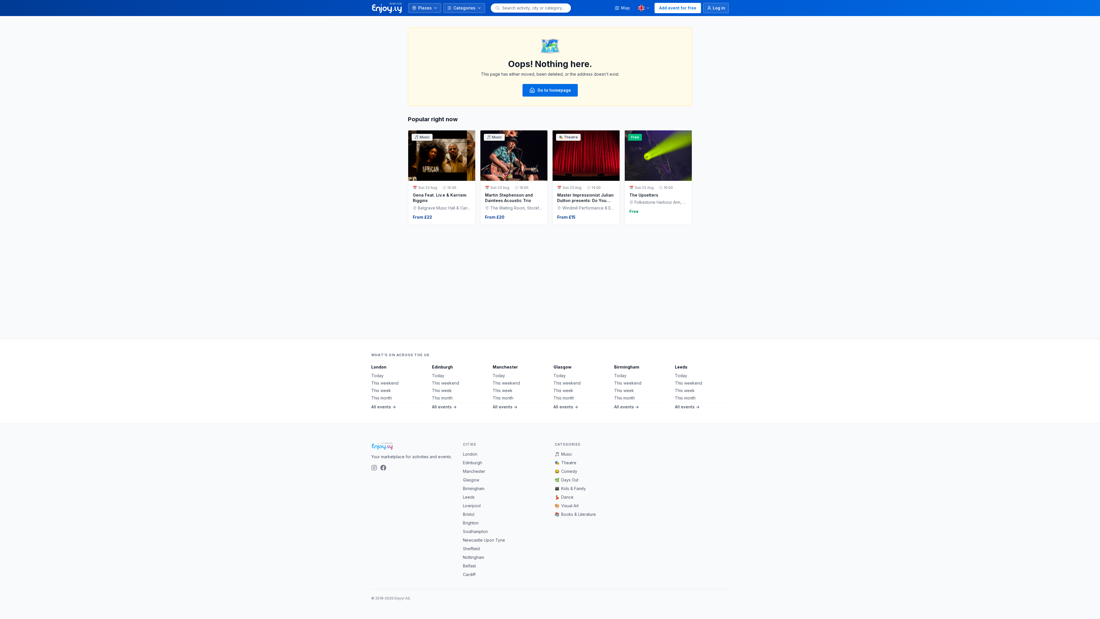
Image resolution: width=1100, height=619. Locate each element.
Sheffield (471, 548)
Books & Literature (575, 514)
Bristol (468, 514)
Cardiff (469, 574)
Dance (564, 497)
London (378, 367)
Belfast (469, 565)
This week (381, 390)
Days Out (566, 479)
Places (425, 7)
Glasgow (562, 367)
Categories (464, 7)
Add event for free (677, 7)
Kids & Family (570, 488)
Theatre (565, 462)
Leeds (681, 367)
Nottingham (473, 557)
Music (563, 454)
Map (625, 7)
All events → (383, 406)
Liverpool (472, 505)
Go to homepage (554, 90)
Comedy (566, 471)
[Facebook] (383, 468)
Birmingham (626, 367)
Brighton (471, 522)
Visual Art (567, 505)
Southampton (475, 531)
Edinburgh (442, 367)
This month (381, 397)
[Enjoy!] (412, 446)
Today (377, 375)
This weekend (384, 383)
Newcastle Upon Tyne (484, 540)
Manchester (505, 367)
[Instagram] (374, 468)
